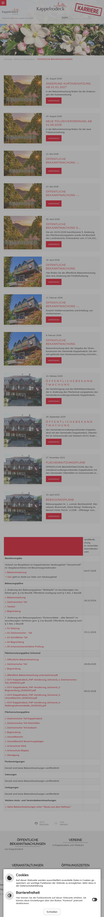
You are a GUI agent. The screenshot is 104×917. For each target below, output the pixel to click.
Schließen (52, 911)
